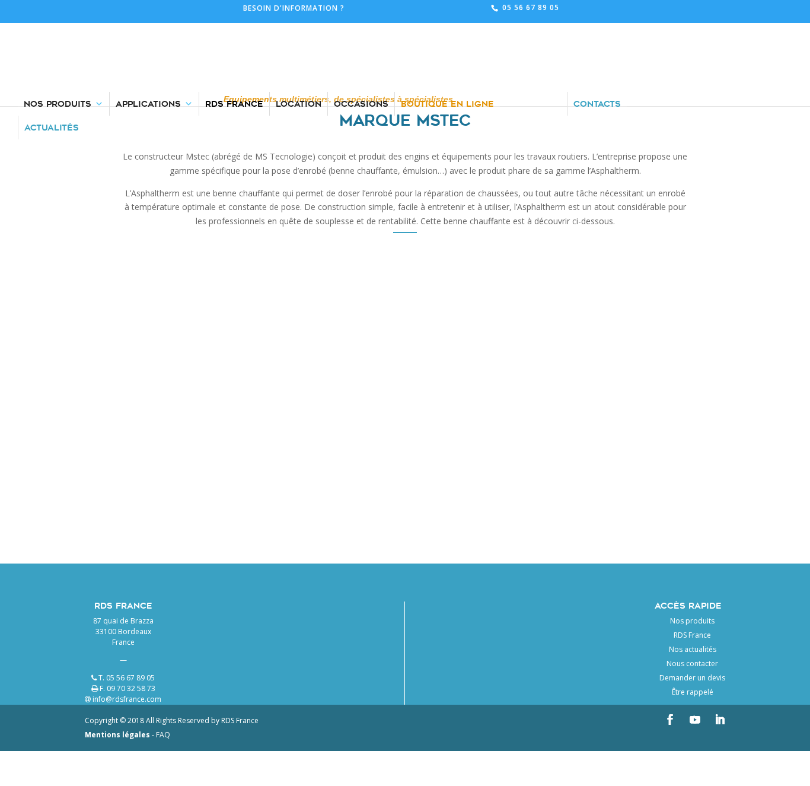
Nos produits (692, 621)
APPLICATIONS (148, 29)
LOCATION (298, 29)
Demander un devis (692, 678)
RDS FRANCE (234, 29)
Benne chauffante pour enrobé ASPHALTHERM (263, 417)
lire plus (265, 502)
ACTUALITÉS (51, 53)
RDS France (692, 635)
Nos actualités (692, 649)
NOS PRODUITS (57, 29)
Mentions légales (117, 735)
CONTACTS (597, 29)
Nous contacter (692, 663)
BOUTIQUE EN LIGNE (447, 29)
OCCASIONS (361, 29)
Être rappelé (692, 692)
